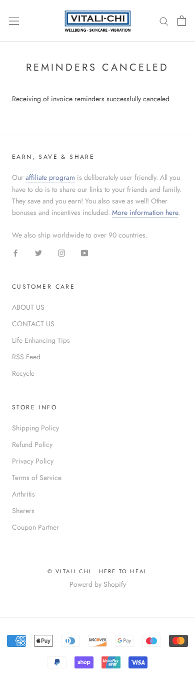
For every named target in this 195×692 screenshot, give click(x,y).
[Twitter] (38, 252)
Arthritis (23, 494)
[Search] (164, 21)
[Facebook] (15, 252)
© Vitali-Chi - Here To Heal (98, 571)
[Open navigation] (14, 21)
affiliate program (50, 177)
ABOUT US (28, 307)
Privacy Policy (33, 461)
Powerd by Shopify (98, 584)
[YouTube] (84, 252)
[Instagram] (61, 252)
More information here (145, 212)
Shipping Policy (35, 428)
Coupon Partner (35, 527)
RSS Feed (26, 357)
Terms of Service (37, 478)
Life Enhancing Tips (41, 340)
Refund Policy (32, 444)
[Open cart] (182, 21)
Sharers (23, 511)
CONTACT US (33, 324)
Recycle (23, 373)
